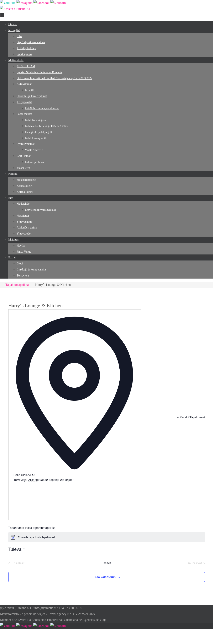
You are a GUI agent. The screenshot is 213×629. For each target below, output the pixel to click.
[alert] (106, 537)
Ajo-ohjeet (66, 480)
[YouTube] (8, 3)
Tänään (106, 562)
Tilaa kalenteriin (104, 577)
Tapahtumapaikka (17, 284)
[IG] (24, 3)
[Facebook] (41, 3)
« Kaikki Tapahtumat (191, 417)
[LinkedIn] (58, 3)
